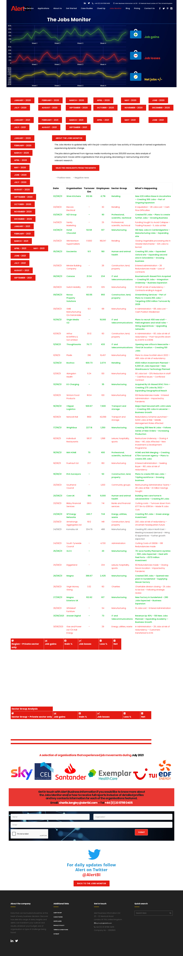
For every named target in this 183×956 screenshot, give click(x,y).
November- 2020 (23, 211)
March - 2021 (76, 120)
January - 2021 (22, 120)
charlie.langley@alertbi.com (78, 803)
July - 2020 (20, 107)
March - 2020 (76, 100)
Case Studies (58, 917)
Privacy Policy (59, 925)
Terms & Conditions (61, 930)
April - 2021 (20, 248)
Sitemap (56, 934)
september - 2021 (78, 127)
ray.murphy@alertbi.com (104, 923)
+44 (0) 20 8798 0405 (119, 803)
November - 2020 (134, 107)
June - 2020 (158, 100)
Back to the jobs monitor (91, 883)
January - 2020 (22, 100)
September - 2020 (78, 107)
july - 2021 (20, 127)
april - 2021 (103, 120)
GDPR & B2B (57, 921)
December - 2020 (161, 107)
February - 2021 (50, 120)
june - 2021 (158, 120)
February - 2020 (50, 100)
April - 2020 (103, 100)
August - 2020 (49, 107)
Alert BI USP (58, 913)
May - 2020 (130, 100)
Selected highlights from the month (76, 167)
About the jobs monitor (69, 138)
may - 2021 (130, 120)
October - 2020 (105, 107)
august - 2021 (49, 127)
